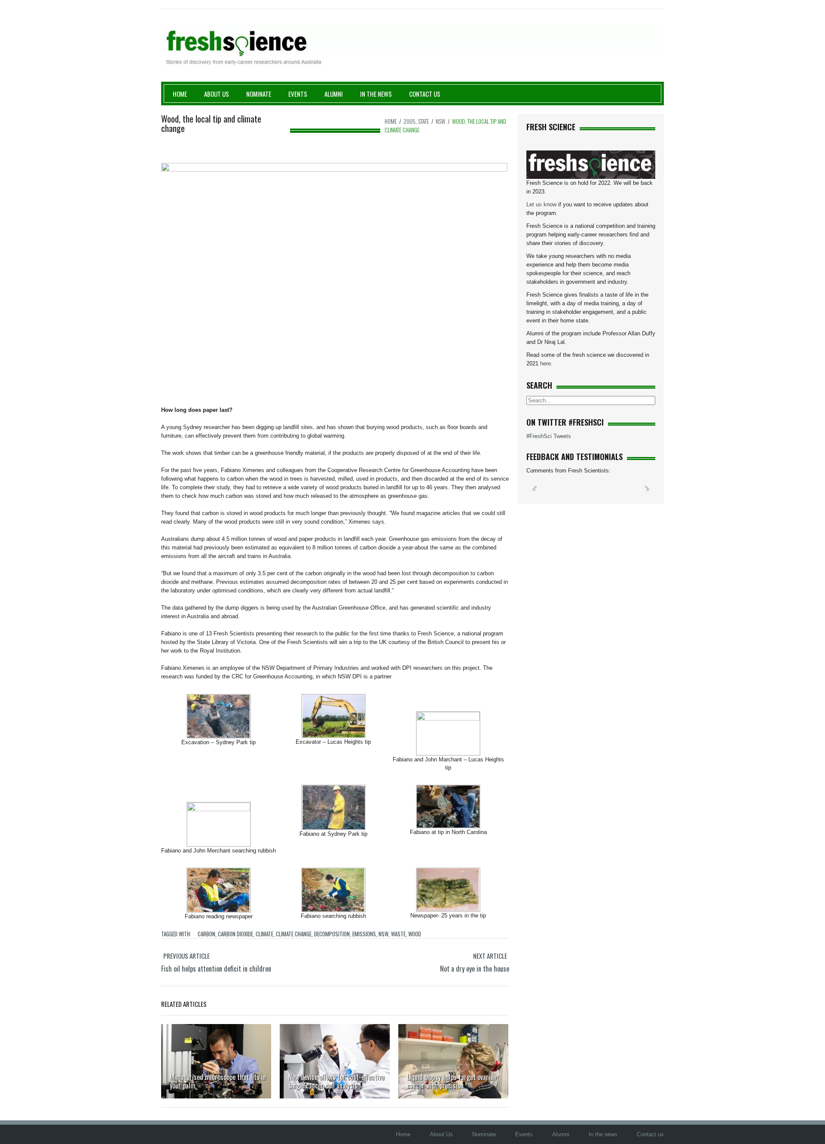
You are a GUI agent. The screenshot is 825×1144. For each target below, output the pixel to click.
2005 (409, 121)
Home (180, 93)
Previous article (186, 955)
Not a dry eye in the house (474, 968)
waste (398, 933)
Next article (490, 955)
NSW (440, 121)
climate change (294, 933)
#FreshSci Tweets (548, 436)
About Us (216, 93)
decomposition (332, 933)
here (545, 363)
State (423, 121)
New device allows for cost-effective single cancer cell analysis (336, 1081)
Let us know (541, 204)
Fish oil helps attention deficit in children (216, 968)
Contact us (424, 93)
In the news (603, 1134)
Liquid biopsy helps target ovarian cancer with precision (451, 1081)
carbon (206, 933)
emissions (364, 933)
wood (414, 933)
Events (297, 93)
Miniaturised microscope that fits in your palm (218, 1081)
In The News (376, 93)
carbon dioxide (235, 933)
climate (264, 933)
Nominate (258, 93)
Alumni (333, 93)
